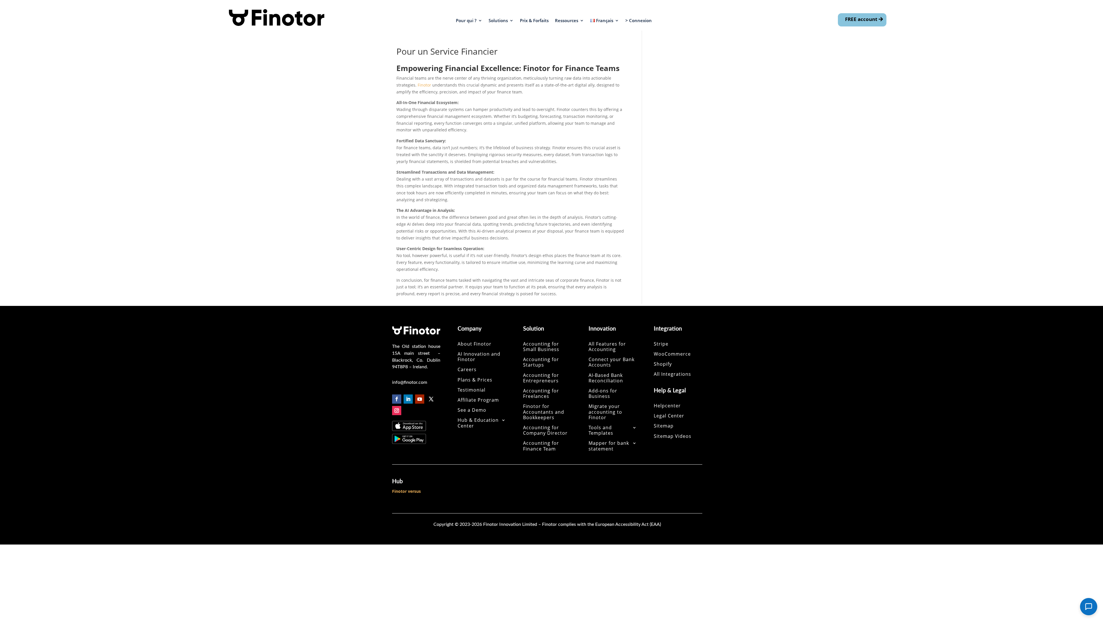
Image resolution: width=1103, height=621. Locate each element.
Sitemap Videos (672, 436)
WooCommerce (672, 354)
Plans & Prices (475, 380)
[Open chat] (1088, 606)
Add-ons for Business (603, 393)
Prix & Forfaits (534, 20)
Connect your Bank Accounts (612, 362)
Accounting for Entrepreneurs (541, 378)
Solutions (498, 20)
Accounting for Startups (541, 362)
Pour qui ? (466, 20)
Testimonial (471, 390)
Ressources (566, 20)
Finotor (424, 85)
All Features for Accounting (607, 346)
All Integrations (672, 374)
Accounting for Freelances (541, 393)
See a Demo (472, 410)
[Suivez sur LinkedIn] (408, 399)
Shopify (663, 364)
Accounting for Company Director (545, 430)
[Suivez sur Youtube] (419, 399)
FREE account (861, 19)
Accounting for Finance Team (541, 446)
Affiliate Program (478, 400)
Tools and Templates (601, 430)
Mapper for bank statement (609, 446)
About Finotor (474, 344)
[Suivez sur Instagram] (396, 410)
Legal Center (669, 416)
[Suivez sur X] (431, 399)
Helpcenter (667, 406)
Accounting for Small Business (541, 346)
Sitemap (664, 426)
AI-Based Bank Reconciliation (606, 378)
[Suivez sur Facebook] (396, 399)
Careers (467, 370)
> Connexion (638, 20)
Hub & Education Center (478, 423)
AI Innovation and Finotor (479, 357)
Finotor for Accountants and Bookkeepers (543, 412)
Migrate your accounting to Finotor (605, 412)
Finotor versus (406, 491)
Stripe (661, 344)
